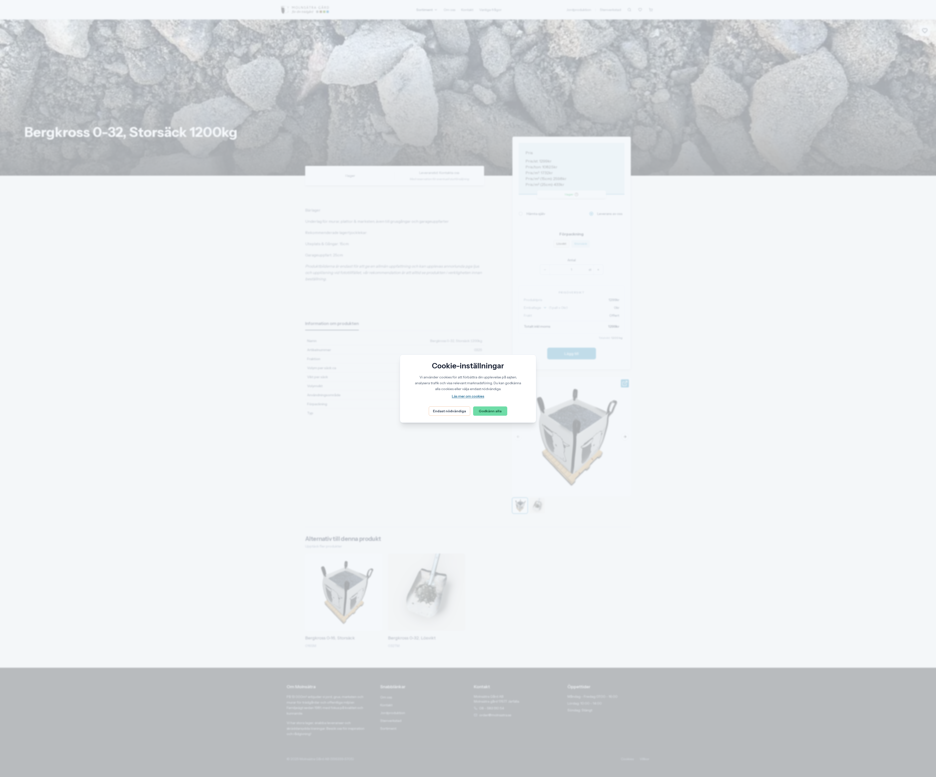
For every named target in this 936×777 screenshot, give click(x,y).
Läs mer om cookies (468, 396)
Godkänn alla (490, 411)
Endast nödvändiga (449, 411)
